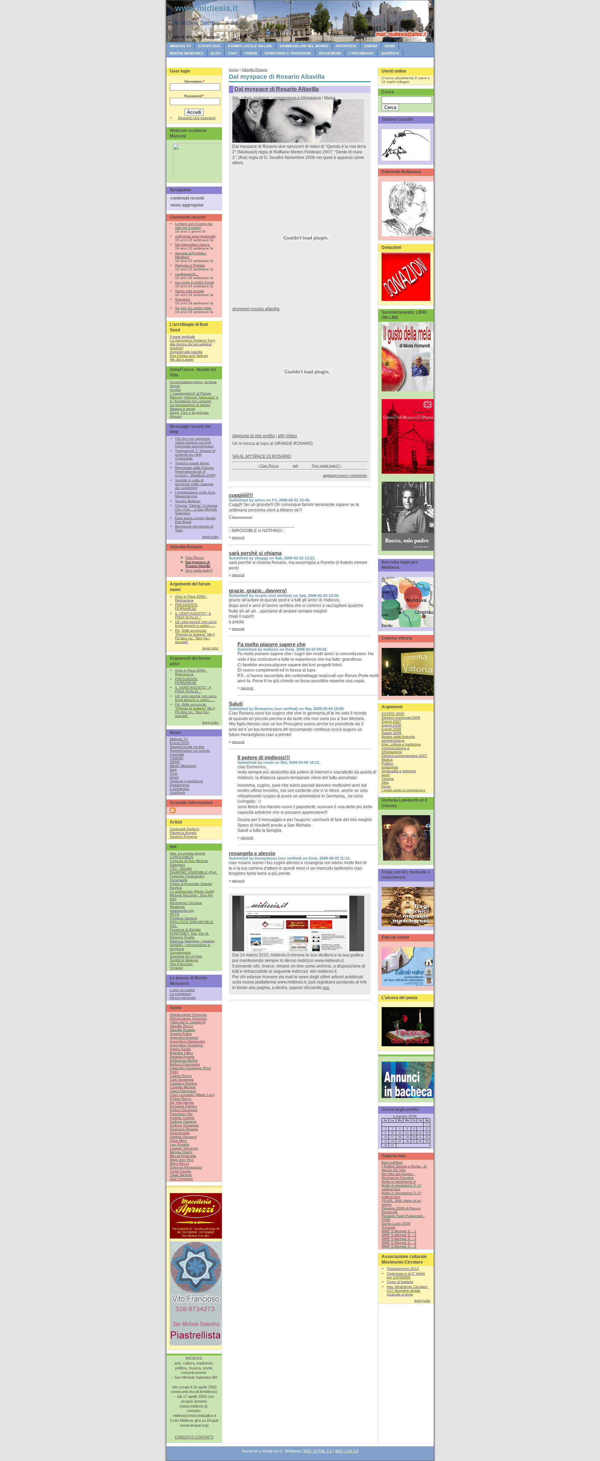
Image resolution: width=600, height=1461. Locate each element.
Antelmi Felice (181, 1034)
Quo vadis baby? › (326, 465)
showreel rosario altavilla (256, 308)
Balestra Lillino (181, 1053)
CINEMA (370, 46)
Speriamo (182, 299)
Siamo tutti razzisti (189, 291)
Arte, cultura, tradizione (250, 97)
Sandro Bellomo (188, 501)
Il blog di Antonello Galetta (191, 884)
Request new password (197, 118)
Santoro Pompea (183, 836)
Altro (385, 782)
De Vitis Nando (182, 1102)
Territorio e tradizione (287, 53)
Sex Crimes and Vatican (189, 355)
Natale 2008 (391, 733)
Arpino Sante (180, 1049)
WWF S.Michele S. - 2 (399, 1235)
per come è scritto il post (194, 282)
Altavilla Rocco (181, 1026)
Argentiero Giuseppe (186, 1045)
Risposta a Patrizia (190, 265)
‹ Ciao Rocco (268, 465)
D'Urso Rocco (180, 1098)
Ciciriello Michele (183, 1087)
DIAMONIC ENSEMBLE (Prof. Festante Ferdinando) (193, 874)
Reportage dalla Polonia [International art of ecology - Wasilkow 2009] (195, 471)
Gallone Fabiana (183, 1121)
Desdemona (330, 53)
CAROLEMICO (181, 857)
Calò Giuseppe (182, 1079)
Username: (194, 81)
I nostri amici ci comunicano (403, 790)
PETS (174, 914)
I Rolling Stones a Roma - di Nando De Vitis (404, 1168)
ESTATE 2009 (393, 714)
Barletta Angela (182, 1056)
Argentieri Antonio (184, 1037)
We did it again (182, 359)
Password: (194, 96)
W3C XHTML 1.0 (317, 1451)
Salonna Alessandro (186, 1167)
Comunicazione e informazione (395, 750)
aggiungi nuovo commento (345, 475)
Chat (232, 53)
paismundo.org (182, 910)
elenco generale (183, 997)
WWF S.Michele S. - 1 (399, 1231)
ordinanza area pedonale (195, 236)
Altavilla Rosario (182, 1030)
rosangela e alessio (252, 853)
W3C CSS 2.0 (346, 1451)
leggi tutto (210, 537)
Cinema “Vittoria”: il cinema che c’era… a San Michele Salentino (196, 509)
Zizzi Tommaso (181, 1179)
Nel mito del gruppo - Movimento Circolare (398, 1176)
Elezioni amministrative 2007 (404, 756)
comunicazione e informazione (297, 97)
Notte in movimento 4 (399, 1181)
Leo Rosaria (179, 1144)
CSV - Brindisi (181, 868)
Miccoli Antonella (183, 1156)
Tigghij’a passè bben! (192, 463)
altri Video (287, 435)
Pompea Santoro (183, 918)
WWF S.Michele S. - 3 (399, 1239)
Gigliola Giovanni (183, 1137)
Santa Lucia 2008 (396, 1223)
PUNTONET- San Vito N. (189, 933)
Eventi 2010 (209, 46)
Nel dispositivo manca (192, 244)
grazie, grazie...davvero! (258, 590)
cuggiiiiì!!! (241, 495)
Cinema (388, 778)
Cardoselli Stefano (184, 829)
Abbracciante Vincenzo (188, 1014)
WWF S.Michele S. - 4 (399, 1242)
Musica (329, 97)
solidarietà (390, 767)
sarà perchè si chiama (255, 553)
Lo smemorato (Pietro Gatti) (192, 891)
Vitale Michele (181, 1175)
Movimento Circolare (186, 903)
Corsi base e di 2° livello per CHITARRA (406, 1275)
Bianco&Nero (392, 1162)
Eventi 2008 (391, 725)
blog (216, 53)
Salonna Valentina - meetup (192, 941)
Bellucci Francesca (185, 1064)
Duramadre (179, 880)
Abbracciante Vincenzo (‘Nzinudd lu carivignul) (188, 1020)
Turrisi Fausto (180, 1171)
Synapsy (388, 1227)
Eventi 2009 (391, 729)
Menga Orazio (181, 1152)
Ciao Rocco (194, 557)
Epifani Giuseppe (184, 1110)
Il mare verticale (182, 336)
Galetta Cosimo (182, 1118)
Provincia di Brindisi (185, 929)
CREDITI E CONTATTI (194, 1437)
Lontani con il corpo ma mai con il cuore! (193, 225)
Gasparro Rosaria (184, 1129)
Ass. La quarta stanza (187, 853)
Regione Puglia (182, 937)
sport (386, 775)
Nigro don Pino (182, 1160)
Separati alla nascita (186, 352)
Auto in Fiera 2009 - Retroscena (191, 598)
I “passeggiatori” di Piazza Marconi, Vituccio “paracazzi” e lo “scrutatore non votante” (194, 397)
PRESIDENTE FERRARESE (186, 606)
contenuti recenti (187, 198)
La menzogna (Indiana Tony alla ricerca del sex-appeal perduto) (192, 344)
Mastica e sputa (182, 409)
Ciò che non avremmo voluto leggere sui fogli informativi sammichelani (194, 442)
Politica (387, 763)
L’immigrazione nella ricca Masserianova (195, 494)
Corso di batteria (400, 1282)
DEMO (390, 46)
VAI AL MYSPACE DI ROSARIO (261, 456)
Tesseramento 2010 (403, 1268)
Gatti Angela (180, 1133)
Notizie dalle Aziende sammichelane (398, 738)
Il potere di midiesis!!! (264, 757)
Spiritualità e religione (399, 771)
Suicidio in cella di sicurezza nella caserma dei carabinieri (194, 484)
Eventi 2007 (391, 721)
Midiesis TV (180, 46)
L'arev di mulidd (182, 990)
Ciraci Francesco (183, 1091)
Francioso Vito (181, 1114)
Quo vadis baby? (199, 570)
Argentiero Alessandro (187, 1041)
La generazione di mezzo (190, 405)
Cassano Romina (183, 1083)
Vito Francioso (181, 964)
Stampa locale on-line (250, 46)
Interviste (346, 46)
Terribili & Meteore (184, 960)
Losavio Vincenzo (184, 1148)
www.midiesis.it (206, 8)
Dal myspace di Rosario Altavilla (197, 564)
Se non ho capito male (193, 308)
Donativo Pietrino (183, 1106)
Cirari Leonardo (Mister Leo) (192, 1095)
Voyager (176, 968)
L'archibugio (361, 53)
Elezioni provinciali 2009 (401, 717)
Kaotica (176, 887)
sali (295, 465)
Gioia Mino (178, 1140)
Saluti (236, 704)
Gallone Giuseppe (184, 1125)
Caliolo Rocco (181, 1076)
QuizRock (390, 53)
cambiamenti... (186, 274)
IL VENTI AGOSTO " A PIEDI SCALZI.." (193, 615)
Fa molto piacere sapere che (272, 644)
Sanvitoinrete (180, 952)
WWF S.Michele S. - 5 (399, 1246)
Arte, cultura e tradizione (401, 744)
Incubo (175, 389)
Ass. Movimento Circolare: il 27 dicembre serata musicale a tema (407, 1290)
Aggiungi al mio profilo (253, 435)
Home (233, 69)
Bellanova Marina (184, 1060)
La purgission (180, 994)
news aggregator (187, 205)
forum (250, 53)
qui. (326, 987)
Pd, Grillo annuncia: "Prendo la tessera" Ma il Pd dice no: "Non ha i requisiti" (195, 636)
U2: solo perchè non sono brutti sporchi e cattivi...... (196, 623)
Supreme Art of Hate (186, 956)
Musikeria (177, 907)
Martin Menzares (186, 53)
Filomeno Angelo (183, 833)
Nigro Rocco (179, 1163)
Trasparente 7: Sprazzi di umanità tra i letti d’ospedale (195, 454)
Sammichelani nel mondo (304, 46)
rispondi (238, 537)
